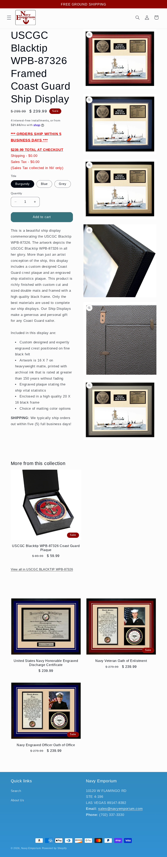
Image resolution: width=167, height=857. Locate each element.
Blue (44, 184)
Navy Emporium (31, 848)
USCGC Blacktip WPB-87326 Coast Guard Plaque (46, 548)
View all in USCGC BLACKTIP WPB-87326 (42, 569)
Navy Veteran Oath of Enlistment (121, 661)
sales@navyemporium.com (120, 809)
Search (16, 791)
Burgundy (22, 184)
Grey (62, 184)
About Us (17, 800)
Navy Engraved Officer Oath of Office (46, 745)
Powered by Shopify (54, 848)
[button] (9, 17)
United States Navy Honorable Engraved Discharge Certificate (46, 663)
